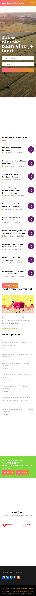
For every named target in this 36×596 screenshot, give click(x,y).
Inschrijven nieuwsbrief (9, 329)
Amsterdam (5, 594)
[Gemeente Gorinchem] (9, 526)
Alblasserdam (22, 589)
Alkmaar (30, 589)
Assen (25, 594)
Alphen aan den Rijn (19, 591)
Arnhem (19, 594)
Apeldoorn (13, 594)
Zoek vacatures (8, 472)
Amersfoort (30, 591)
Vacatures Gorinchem (13, 3)
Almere (9, 591)
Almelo (4, 591)
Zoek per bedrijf (22, 472)
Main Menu (32, 3)
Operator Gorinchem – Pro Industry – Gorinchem (17, 354)
